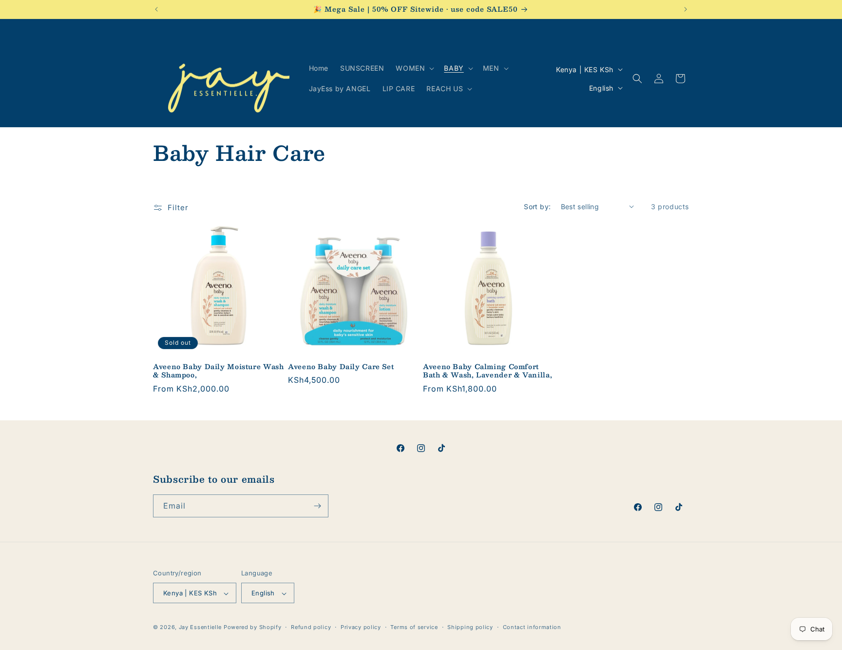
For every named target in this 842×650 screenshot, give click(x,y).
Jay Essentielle (200, 627)
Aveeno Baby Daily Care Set (341, 366)
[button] (414, 68)
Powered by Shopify (253, 627)
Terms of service (414, 627)
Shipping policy (470, 627)
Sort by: (537, 206)
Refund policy (311, 627)
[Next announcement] (685, 9)
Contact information (532, 627)
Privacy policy (361, 627)
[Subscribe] (317, 505)
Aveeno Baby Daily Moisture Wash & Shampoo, (218, 370)
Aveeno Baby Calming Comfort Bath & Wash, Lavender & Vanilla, (487, 370)
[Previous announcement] (156, 9)
